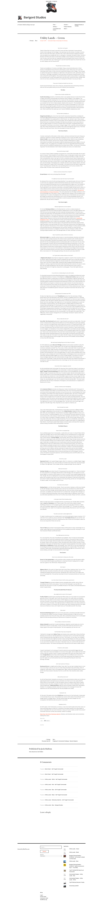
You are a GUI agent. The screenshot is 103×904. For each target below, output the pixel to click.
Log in (41, 895)
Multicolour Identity (56, 714)
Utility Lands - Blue (73, 861)
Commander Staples (52, 40)
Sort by (42, 854)
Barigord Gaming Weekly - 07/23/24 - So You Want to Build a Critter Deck (77, 857)
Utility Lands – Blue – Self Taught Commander (56, 789)
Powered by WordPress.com (23, 849)
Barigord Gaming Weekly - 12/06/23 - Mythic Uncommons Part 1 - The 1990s (76, 866)
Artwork (65, 24)
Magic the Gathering (63, 40)
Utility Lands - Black (74, 852)
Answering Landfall (73, 885)
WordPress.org (43, 899)
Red (47, 714)
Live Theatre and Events (57, 29)
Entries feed (43, 896)
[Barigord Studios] (51, 6)
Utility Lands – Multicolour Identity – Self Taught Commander (59, 800)
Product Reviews (67, 26)
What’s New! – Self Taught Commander (54, 769)
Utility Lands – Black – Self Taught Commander (56, 794)
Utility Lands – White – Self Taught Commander (56, 779)
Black (41, 714)
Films (54, 24)
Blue (44, 714)
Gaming (54, 26)
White (49, 714)
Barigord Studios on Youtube (79, 25)
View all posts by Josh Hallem (36, 751)
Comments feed (44, 898)
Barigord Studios (35, 17)
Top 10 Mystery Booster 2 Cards (76, 882)
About (65, 28)
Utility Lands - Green (74, 848)
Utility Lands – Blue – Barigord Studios (54, 805)
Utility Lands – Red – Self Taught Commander (55, 784)
